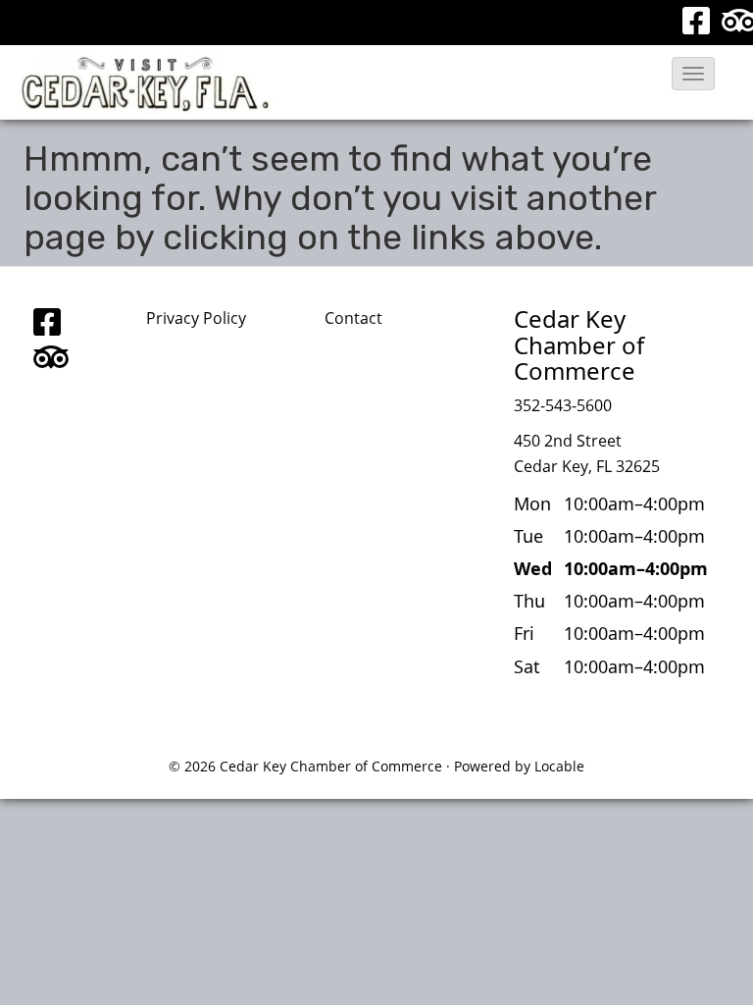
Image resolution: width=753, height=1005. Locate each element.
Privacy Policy (196, 318)
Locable (559, 766)
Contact (353, 318)
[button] (693, 73)
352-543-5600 (563, 405)
